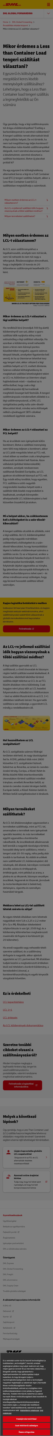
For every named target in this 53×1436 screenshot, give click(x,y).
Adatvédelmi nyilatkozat (29, 1410)
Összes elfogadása (26, 1432)
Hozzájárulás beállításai (26, 1419)
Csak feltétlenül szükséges (26, 1426)
